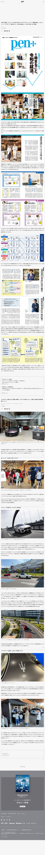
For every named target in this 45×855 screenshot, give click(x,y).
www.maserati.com (5, 755)
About (18, 813)
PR (1, 403)
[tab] (2, 2)
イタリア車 (8, 403)
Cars (4, 403)
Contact (23, 813)
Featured (16, 403)
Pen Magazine (4, 813)
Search (8, 816)
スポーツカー (21, 403)
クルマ (12, 403)
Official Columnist (12, 813)
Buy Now (22, 806)
